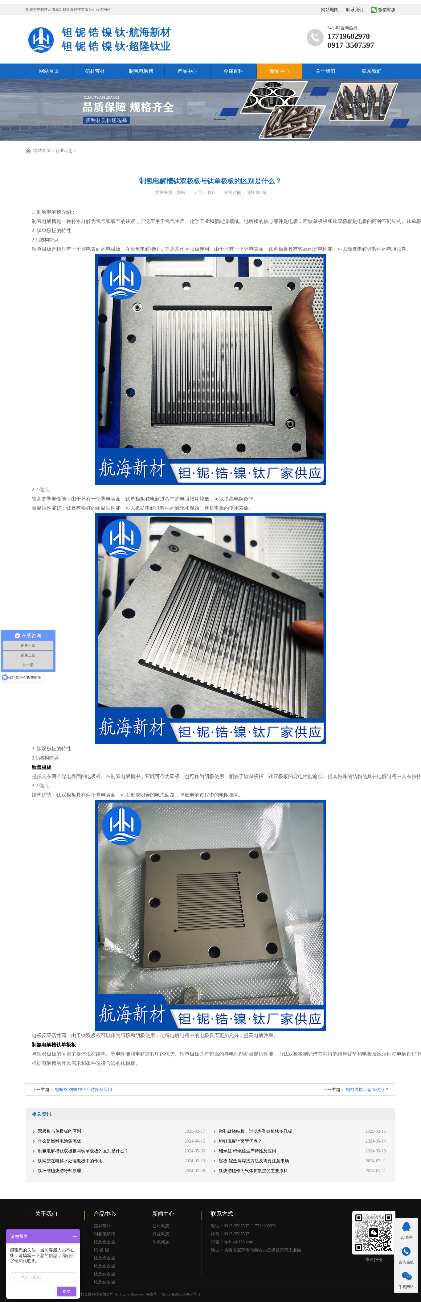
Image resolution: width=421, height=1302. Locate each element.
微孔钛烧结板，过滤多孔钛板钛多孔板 (255, 1131)
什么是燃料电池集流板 (59, 1141)
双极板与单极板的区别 (59, 1131)
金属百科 (233, 71)
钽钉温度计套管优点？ (367, 1089)
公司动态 (161, 1226)
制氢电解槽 (141, 71)
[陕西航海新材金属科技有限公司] (41, 40)
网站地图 (329, 9)
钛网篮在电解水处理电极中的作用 (70, 1161)
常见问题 (161, 1242)
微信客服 (386, 9)
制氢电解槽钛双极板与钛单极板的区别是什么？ (83, 1151)
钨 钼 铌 (101, 1250)
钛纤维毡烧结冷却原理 (59, 1170)
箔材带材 (95, 71)
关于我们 (325, 71)
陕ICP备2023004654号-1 (181, 1294)
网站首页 (49, 71)
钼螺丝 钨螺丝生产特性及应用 (83, 1089)
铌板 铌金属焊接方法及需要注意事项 (254, 1161)
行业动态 (161, 1234)
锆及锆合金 (104, 1266)
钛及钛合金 (104, 1274)
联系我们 (354, 9)
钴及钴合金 (104, 1282)
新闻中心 (279, 71)
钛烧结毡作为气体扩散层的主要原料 (253, 1170)
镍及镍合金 (104, 1258)
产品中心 (187, 71)
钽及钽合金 (104, 1242)
